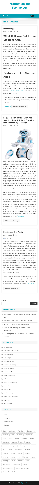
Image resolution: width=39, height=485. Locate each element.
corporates (28, 435)
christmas (6, 435)
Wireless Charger (8, 468)
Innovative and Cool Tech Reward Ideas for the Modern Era (20, 316)
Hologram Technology (10, 382)
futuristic (5, 446)
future (28, 442)
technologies (6, 464)
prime (26, 457)
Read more (8, 106)
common (20, 435)
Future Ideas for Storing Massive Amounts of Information (17, 329)
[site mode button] (32, 16)
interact (27, 449)
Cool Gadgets (8, 358)
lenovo (13, 453)
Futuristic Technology (10, 365)
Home (5, 414)
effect (32, 438)
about (4, 431)
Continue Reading (20, 106)
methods (5, 457)
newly (20, 457)
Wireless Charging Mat (22, 468)
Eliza (16, 31)
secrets (33, 457)
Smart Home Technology (11, 396)
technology (16, 464)
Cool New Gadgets (9, 361)
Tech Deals (7, 400)
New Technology (8, 393)
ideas (10, 449)
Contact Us (7, 418)
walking (25, 464)
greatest (26, 446)
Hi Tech (6, 379)
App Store (21, 431)
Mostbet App (8, 29)
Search (4, 301)
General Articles (8, 372)
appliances (12, 431)
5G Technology (8, 347)
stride (27, 460)
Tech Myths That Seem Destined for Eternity (17, 324)
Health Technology (9, 375)
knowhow (5, 453)
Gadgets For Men (9, 368)
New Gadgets (8, 389)
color (12, 435)
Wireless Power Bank (9, 472)
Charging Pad (31, 431)
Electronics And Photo (13, 232)
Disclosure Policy (9, 421)
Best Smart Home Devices (11, 350)
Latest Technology (9, 386)
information (18, 449)
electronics (6, 442)
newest (13, 457)
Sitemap (6, 425)
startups (20, 460)
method (27, 453)
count (10, 438)
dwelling (24, 438)
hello (33, 446)
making (20, 453)
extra (21, 442)
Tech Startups (8, 403)
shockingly (6, 460)
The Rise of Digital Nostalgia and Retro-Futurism (18, 320)
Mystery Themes (25, 483)
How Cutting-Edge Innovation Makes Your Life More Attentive (19, 335)
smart (13, 460)
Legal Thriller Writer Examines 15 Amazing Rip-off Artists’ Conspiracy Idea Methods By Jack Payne (19, 120)
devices (17, 438)
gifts (20, 446)
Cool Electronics (8, 354)
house (4, 449)
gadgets (13, 446)
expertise (15, 442)
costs (4, 438)
